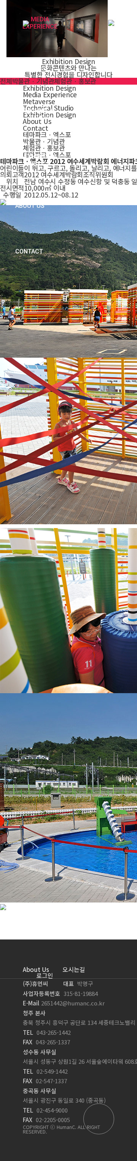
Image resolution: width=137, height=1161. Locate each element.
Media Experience (39, 23)
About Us (30, 205)
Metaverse (32, 68)
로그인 (44, 975)
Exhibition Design (40, 160)
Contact (29, 251)
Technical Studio (40, 114)
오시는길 (73, 969)
